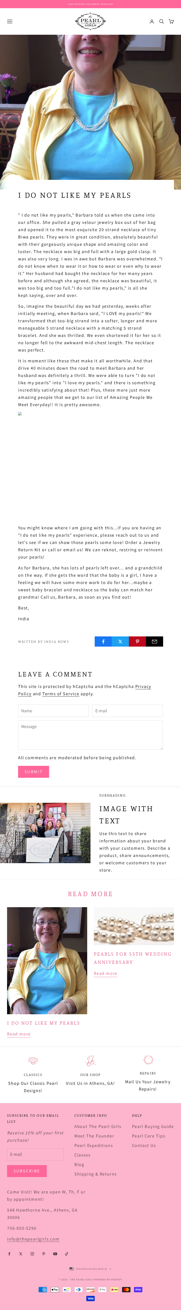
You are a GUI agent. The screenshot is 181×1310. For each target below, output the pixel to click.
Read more (19, 1034)
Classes (82, 1155)
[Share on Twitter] (120, 641)
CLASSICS (33, 1074)
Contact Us (144, 1145)
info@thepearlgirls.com (33, 1239)
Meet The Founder (94, 1136)
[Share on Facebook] (103, 641)
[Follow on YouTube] (55, 1254)
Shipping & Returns (95, 1174)
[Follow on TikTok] (66, 1254)
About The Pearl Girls (97, 1126)
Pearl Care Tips (148, 1136)
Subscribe (26, 1171)
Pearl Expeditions (93, 1145)
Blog (79, 1164)
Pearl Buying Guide (153, 1126)
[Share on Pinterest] (137, 641)
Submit (34, 771)
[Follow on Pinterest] (43, 1254)
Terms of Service (60, 694)
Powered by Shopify (108, 1279)
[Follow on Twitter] (21, 1254)
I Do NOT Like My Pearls (43, 1023)
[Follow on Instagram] (32, 1254)
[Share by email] (154, 641)
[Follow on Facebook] (9, 1254)
